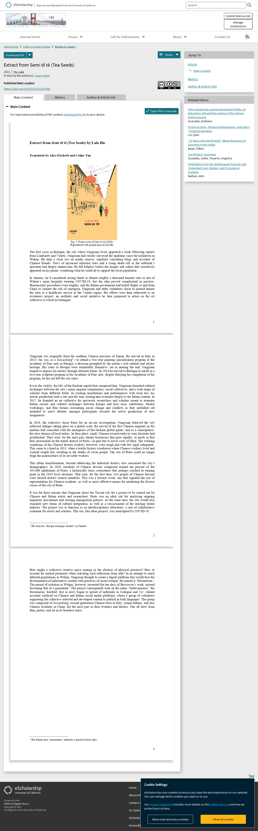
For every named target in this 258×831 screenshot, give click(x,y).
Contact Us (222, 37)
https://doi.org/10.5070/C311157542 (27, 89)
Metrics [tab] (60, 97)
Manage (238, 24)
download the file (75, 114)
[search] (249, 5)
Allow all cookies (223, 819)
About (177, 37)
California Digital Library (16, 803)
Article (192, 64)
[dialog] (197, 803)
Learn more (42, 75)
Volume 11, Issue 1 (65, 46)
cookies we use (219, 804)
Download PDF (15, 55)
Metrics (193, 79)
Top (251, 775)
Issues (72, 37)
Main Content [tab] (23, 97)
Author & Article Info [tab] (101, 97)
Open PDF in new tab (163, 111)
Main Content (20, 106)
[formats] (29, 55)
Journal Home (30, 37)
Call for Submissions (125, 37)
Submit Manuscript (238, 16)
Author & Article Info (202, 86)
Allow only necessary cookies (170, 819)
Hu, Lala (19, 72)
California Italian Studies (36, 46)
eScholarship (11, 46)
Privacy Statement (161, 804)
